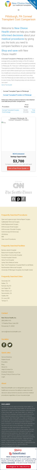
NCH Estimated (18, 154)
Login (3, 377)
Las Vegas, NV (5, 288)
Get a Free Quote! (6, 85)
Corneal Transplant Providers (19, 120)
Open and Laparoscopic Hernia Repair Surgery (15, 219)
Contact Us (9, 369)
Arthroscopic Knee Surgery (9, 227)
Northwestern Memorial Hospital (11, 267)
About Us (4, 367)
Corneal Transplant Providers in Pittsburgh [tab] (17, 95)
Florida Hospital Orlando (9, 257)
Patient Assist (5, 359)
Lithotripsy (4, 234)
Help (2, 369)
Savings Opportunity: (18, 157)
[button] (18, 457)
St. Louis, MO (5, 298)
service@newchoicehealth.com (11, 331)
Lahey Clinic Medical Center (9, 262)
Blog (2, 364)
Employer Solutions (7, 372)
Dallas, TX (4, 283)
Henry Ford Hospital (7, 260)
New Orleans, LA (6, 291)
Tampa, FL (4, 300)
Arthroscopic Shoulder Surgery (11, 229)
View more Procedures (8, 239)
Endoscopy (15, 232)
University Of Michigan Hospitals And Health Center (17, 270)
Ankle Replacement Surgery (9, 224)
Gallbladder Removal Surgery (10, 222)
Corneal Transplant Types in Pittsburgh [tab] (16, 91)
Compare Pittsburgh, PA (18, 118)
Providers (4, 362)
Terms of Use (16, 374)
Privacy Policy (5, 374)
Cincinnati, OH (5, 281)
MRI (2, 237)
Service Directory (6, 357)
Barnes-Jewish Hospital (8, 250)
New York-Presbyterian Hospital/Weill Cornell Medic (17, 265)
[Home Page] (18, 4)
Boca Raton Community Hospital (11, 255)
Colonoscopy (5, 232)
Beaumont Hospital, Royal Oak (10, 252)
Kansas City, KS (6, 286)
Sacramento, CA (6, 293)
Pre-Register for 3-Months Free (18, 467)
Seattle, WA (4, 296)
